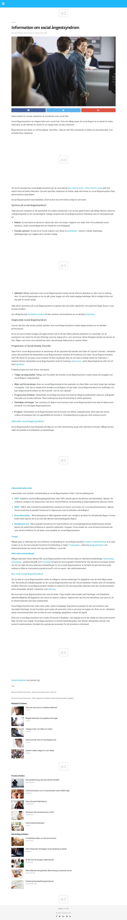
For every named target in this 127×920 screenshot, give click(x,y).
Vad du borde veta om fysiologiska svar (41, 740)
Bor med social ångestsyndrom (27, 574)
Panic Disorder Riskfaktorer (36, 801)
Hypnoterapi (108, 559)
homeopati (46, 562)
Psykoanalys (74, 545)
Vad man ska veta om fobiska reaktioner (41, 708)
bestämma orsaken (36, 314)
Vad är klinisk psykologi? (35, 823)
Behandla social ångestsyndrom (27, 421)
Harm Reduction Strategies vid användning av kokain (46, 849)
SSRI (16, 498)
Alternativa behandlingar (22, 553)
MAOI (16, 507)
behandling (90, 314)
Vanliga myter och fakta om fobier (39, 729)
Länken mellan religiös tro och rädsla (40, 751)
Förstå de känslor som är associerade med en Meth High (47, 791)
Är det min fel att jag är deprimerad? (40, 860)
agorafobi (20, 364)
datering (52, 589)
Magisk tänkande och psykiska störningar (42, 718)
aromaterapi (16, 562)
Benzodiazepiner (22, 515)
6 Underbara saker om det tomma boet (41, 838)
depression (76, 361)
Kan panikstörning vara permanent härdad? (43, 780)
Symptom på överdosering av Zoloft (40, 812)
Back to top (63, 909)
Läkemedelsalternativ (21, 488)
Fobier (13, 22)
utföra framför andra (93, 188)
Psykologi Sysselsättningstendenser (40, 881)
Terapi (14, 536)
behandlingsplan (18, 680)
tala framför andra (75, 188)
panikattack (72, 231)
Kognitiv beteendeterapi (95, 542)
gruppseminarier (97, 545)
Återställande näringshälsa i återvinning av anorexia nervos (49, 871)
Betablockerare (21, 524)
